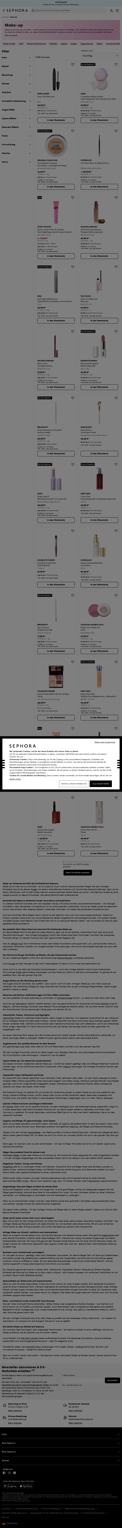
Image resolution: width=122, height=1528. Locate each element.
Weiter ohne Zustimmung (105, 742)
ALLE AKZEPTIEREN (100, 784)
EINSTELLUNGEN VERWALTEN (74, 784)
